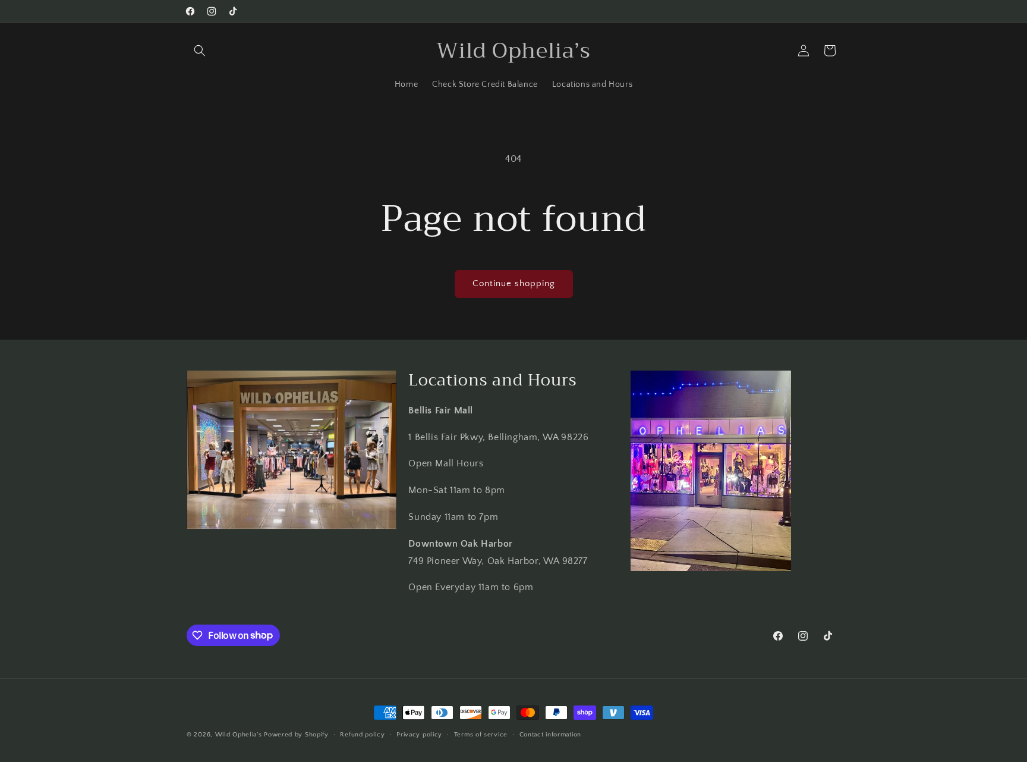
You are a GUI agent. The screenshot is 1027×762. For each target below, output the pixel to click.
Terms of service (481, 734)
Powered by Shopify (296, 734)
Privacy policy (419, 734)
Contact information (550, 734)
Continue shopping (513, 283)
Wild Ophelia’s (238, 734)
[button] (200, 50)
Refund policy (362, 734)
